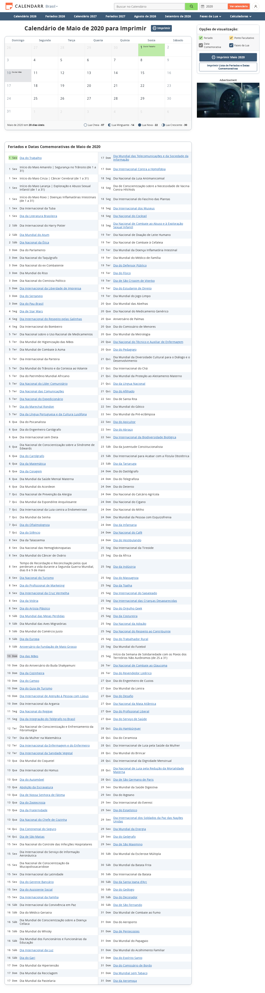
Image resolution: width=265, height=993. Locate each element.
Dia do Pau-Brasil (31, 304)
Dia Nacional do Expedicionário (41, 399)
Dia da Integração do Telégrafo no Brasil (47, 719)
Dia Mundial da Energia (129, 829)
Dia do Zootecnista (32, 802)
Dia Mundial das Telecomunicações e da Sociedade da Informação (150, 157)
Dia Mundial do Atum (34, 235)
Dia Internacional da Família (39, 897)
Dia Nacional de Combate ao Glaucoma (140, 665)
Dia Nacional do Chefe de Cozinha (43, 820)
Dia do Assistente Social (36, 889)
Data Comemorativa (212, 45)
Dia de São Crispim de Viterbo (134, 281)
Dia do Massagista (126, 578)
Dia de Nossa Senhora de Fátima (42, 795)
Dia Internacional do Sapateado (135, 593)
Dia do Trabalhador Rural (130, 639)
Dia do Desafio (123, 696)
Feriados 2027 (115, 16)
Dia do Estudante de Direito (132, 288)
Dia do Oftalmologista (35, 525)
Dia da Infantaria (125, 525)
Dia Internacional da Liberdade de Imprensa (50, 288)
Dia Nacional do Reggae (36, 711)
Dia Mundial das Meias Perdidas (42, 616)
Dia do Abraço (123, 429)
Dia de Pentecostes (126, 931)
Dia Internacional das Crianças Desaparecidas (145, 601)
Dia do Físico (122, 273)
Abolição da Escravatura (36, 787)
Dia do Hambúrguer (127, 728)
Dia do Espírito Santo (127, 958)
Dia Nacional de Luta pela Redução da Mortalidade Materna (148, 770)
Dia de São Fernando (127, 905)
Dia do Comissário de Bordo (132, 965)
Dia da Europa (29, 639)
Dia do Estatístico (125, 810)
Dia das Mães (29, 656)
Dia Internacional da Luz (36, 950)
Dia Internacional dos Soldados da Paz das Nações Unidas (148, 819)
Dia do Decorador (125, 897)
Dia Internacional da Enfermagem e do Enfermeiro (55, 745)
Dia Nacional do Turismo (37, 578)
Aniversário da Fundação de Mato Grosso (48, 647)
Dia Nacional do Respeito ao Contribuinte (142, 631)
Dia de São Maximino (127, 844)
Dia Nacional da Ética (34, 242)
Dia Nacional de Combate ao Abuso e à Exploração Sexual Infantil (148, 225)
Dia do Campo (29, 681)
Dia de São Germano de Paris (133, 779)
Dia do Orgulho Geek (127, 608)
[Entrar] (255, 6)
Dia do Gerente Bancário (37, 882)
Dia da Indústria (124, 567)
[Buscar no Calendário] (191, 6)
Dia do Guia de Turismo (36, 688)
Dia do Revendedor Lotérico (132, 673)
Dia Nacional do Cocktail (130, 216)
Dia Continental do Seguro (38, 829)
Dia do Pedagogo (124, 349)
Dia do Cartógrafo (32, 456)
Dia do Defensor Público (130, 265)
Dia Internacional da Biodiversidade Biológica (144, 437)
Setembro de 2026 (178, 16)
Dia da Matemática (33, 464)
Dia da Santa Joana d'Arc (130, 882)
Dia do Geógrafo (124, 837)
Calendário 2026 (25, 16)
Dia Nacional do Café (127, 532)
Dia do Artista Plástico (35, 608)
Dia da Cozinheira (32, 673)
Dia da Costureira (125, 616)
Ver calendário (239, 6)
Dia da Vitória (29, 601)
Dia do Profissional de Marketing (42, 585)
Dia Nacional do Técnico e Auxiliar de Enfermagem (148, 342)
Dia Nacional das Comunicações (42, 391)
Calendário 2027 (85, 16)
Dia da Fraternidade (33, 810)
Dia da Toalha (122, 585)
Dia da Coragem (31, 471)
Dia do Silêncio (30, 532)
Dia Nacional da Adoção (129, 624)
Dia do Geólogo (123, 889)
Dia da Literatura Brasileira (38, 216)
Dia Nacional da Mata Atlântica (134, 704)
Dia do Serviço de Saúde (130, 719)
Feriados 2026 (55, 16)
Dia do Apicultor (124, 422)
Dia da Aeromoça (125, 981)
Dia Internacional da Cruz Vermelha (44, 593)
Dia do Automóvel (32, 779)
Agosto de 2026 (145, 16)
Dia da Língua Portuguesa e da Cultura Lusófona (53, 414)
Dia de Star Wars (31, 311)
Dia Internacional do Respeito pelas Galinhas (51, 319)
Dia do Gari (27, 958)
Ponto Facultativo (244, 37)
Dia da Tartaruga (124, 464)
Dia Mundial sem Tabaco (130, 973)
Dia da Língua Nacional (129, 384)
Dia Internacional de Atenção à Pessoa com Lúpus (54, 696)
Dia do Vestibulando (127, 540)
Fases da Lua (241, 45)
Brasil (50, 6)
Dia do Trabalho (31, 158)
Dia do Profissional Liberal (131, 711)
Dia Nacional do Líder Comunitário (43, 384)
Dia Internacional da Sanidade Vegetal (46, 753)
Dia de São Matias (32, 837)
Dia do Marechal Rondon (37, 407)
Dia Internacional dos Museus (134, 208)
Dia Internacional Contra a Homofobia (139, 169)
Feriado (208, 37)
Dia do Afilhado (123, 391)
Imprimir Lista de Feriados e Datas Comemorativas (228, 67)
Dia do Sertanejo (31, 296)
